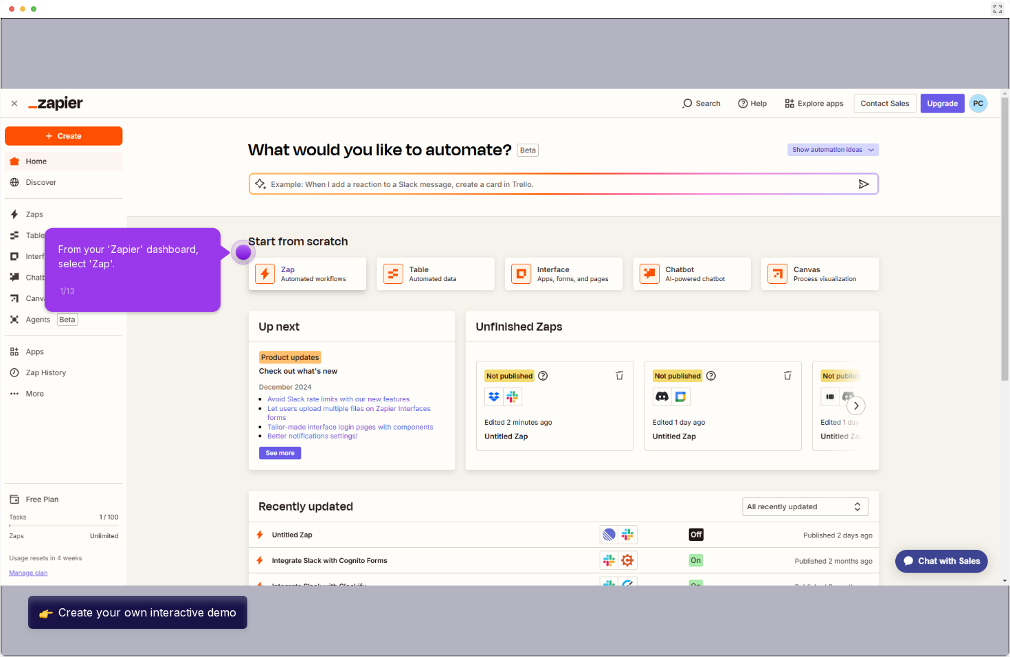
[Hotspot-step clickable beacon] (243, 252)
